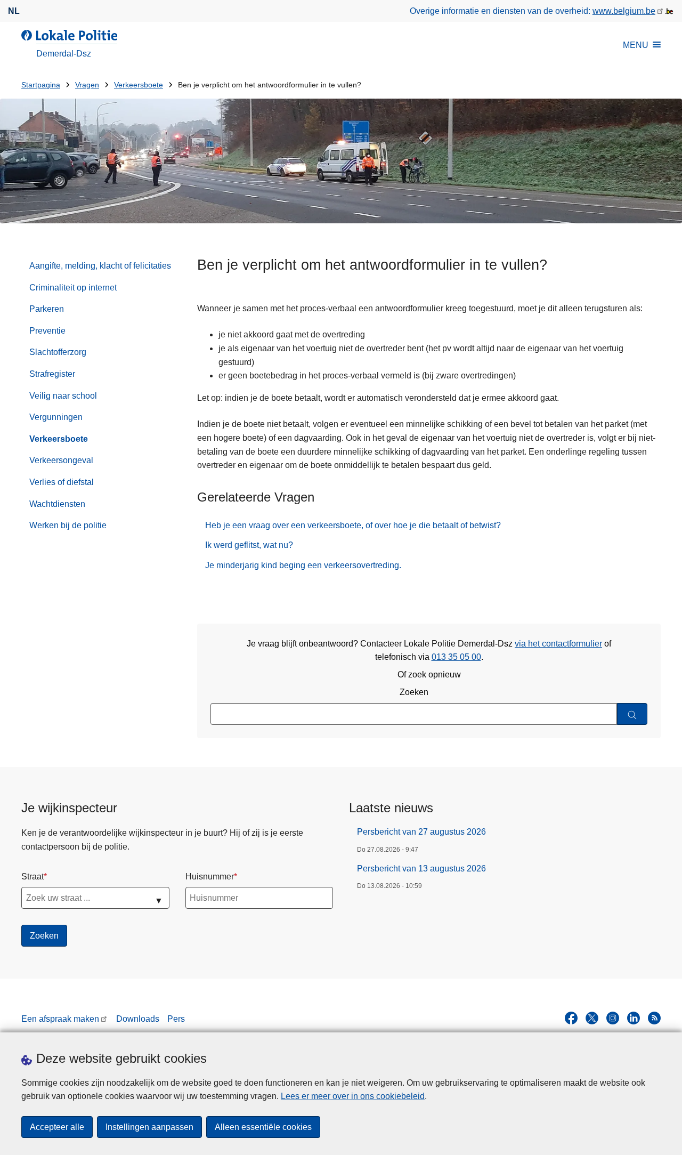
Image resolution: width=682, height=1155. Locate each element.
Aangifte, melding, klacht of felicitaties (100, 265)
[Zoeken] (632, 714)
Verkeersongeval (61, 460)
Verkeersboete (138, 85)
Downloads (137, 1018)
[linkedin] (633, 1018)
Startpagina (40, 85)
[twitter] (592, 1018)
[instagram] (612, 1018)
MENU (635, 45)
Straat (32, 876)
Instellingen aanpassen (149, 1127)
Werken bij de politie (68, 525)
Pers (176, 1018)
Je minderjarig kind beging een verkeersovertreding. (303, 565)
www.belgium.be (623, 10)
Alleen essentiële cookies (263, 1127)
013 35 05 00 (456, 656)
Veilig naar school (63, 395)
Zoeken (414, 692)
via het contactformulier (558, 643)
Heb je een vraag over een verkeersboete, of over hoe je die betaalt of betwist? (353, 525)
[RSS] (654, 1018)
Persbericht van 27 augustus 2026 (421, 831)
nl (14, 10)
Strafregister (52, 373)
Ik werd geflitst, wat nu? (249, 545)
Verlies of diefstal (61, 482)
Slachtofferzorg (57, 352)
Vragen (87, 85)
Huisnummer (209, 876)
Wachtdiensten (57, 503)
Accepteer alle (57, 1127)
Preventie (47, 330)
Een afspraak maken (60, 1018)
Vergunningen (56, 417)
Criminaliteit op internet (73, 287)
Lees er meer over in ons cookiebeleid (353, 1096)
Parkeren (46, 308)
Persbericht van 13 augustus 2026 (421, 868)
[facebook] (571, 1018)
